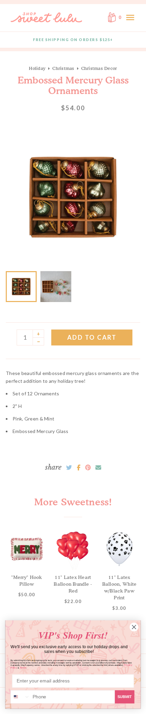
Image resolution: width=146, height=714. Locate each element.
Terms (23, 667)
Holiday (37, 68)
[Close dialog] (134, 627)
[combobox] (20, 697)
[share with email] (98, 468)
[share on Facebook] (78, 468)
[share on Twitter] (69, 468)
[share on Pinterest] (88, 468)
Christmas (63, 68)
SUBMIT (124, 697)
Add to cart (92, 337)
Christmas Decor (99, 68)
